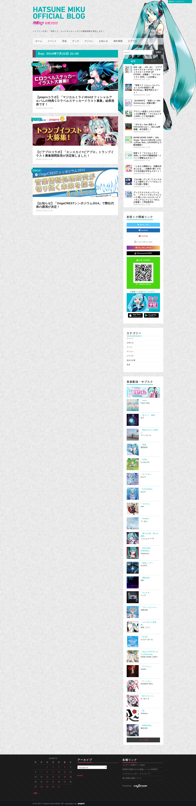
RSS (81, 776)
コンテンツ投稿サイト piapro (133, 765)
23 (53, 782)
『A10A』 (144, 459)
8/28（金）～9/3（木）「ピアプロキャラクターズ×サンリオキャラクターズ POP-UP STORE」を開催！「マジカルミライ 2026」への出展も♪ (147, 72)
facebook (144, 230)
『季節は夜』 (146, 578)
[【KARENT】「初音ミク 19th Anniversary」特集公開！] (128, 102)
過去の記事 (131, 360)
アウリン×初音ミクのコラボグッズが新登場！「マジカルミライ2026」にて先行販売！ (147, 113)
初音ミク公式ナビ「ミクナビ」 (143, 292)
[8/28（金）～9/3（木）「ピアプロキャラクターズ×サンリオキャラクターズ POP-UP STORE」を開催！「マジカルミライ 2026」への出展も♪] (128, 69)
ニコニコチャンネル (144, 242)
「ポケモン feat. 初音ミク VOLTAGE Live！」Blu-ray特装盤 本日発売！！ (146, 126)
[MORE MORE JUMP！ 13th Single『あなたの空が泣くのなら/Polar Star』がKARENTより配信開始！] (128, 139)
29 (47, 787)
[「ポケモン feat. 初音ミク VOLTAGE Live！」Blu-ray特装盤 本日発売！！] (128, 126)
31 (59, 787)
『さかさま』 (146, 504)
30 (53, 787)
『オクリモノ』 (147, 474)
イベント (52, 41)
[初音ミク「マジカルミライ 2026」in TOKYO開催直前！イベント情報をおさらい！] (128, 155)
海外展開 (118, 41)
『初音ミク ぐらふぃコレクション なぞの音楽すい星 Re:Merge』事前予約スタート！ (146, 88)
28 (41, 787)
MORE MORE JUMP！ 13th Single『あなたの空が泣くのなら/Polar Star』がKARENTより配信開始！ (147, 141)
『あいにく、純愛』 (148, 415)
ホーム (38, 41)
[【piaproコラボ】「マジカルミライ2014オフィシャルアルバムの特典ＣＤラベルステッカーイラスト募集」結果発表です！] (75, 76)
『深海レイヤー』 (148, 563)
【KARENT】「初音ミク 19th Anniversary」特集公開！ (146, 101)
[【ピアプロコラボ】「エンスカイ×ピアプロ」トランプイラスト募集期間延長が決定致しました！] (75, 131)
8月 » (36, 793)
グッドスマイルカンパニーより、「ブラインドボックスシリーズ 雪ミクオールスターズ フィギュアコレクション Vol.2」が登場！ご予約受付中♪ (147, 197)
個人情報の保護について (131, 778)
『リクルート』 (147, 666)
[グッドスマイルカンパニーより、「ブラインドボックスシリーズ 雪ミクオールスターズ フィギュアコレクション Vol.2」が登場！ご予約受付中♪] (128, 194)
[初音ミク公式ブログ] (59, 16)
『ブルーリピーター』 (149, 607)
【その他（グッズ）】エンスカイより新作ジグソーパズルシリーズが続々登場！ (147, 181)
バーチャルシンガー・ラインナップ (136, 774)
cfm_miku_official (144, 248)
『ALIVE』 (145, 637)
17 (59, 777)
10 (59, 772)
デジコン (88, 41)
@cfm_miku (144, 225)
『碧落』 (144, 445)
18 (65, 777)
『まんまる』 (146, 592)
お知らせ (103, 41)
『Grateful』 (145, 519)
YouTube (144, 236)
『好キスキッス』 (148, 696)
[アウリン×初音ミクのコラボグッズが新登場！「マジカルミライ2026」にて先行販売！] (128, 113)
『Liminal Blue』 (147, 489)
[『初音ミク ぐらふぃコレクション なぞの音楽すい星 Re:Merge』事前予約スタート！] (128, 87)
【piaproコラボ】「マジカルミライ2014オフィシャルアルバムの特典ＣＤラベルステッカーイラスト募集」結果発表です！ (75, 100)
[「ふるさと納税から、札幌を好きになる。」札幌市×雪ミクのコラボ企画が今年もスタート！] (128, 168)
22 (47, 782)
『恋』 (143, 711)
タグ (153, 61)
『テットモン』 (147, 681)
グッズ (75, 41)
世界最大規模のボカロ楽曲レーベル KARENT (140, 769)
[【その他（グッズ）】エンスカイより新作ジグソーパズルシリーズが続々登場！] (128, 181)
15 (47, 777)
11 (65, 772)
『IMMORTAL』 (147, 726)
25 (65, 782)
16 (53, 777)
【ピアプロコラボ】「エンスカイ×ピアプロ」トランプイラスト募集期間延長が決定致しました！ (75, 153)
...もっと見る (143, 740)
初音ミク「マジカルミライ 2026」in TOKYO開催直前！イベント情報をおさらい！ (147, 155)
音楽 (64, 41)
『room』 (144, 400)
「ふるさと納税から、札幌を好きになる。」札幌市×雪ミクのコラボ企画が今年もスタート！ (147, 168)
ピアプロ (132, 41)
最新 (133, 61)
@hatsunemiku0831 (144, 253)
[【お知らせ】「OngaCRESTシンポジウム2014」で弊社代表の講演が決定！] (75, 182)
